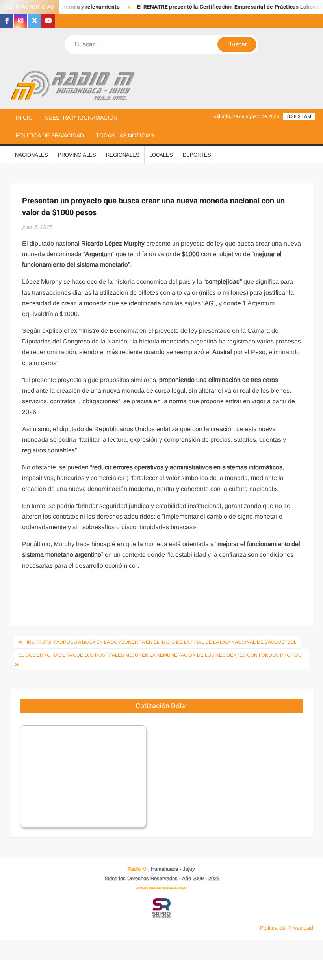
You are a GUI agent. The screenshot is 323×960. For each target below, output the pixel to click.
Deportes (197, 155)
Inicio (24, 117)
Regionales (122, 155)
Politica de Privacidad (50, 135)
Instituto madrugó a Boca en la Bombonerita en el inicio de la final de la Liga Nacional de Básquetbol (162, 642)
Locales (161, 155)
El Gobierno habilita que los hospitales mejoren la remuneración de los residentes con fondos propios (159, 655)
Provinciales (77, 155)
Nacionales (31, 155)
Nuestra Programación (81, 117)
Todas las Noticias (125, 135)
